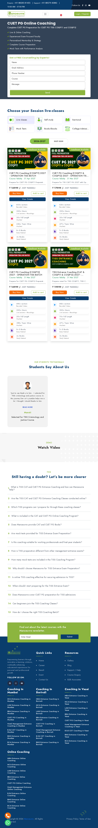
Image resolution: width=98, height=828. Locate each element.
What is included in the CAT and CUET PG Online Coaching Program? (43, 515)
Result (41, 670)
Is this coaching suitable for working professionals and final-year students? (45, 542)
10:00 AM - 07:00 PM (16, 7)
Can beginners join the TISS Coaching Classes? (33, 603)
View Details (27, 199)
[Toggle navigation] (45, 14)
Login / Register (82, 14)
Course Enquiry (74, 675)
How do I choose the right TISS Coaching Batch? (33, 612)
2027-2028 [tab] (58, 141)
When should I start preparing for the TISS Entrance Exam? (38, 585)
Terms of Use (85, 819)
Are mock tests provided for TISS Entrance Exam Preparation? (39, 533)
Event (41, 675)
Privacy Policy (72, 819)
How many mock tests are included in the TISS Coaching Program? (41, 559)
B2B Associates (74, 679)
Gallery (70, 660)
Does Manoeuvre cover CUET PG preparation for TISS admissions (42, 594)
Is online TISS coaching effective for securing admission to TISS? (41, 577)
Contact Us (43, 679)
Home (41, 660)
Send (47, 92)
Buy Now (17, 193)
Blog (69, 665)
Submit (69, 636)
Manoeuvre (29, 819)
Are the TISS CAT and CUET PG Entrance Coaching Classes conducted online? (47, 498)
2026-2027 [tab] (39, 141)
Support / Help (74, 670)
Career (42, 665)
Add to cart (38, 193)
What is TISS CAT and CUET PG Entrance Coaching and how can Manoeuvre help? (46, 488)
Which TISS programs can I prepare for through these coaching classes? (44, 507)
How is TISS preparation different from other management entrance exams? (46, 550)
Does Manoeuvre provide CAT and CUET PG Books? (35, 524)
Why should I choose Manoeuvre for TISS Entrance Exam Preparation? (44, 568)
